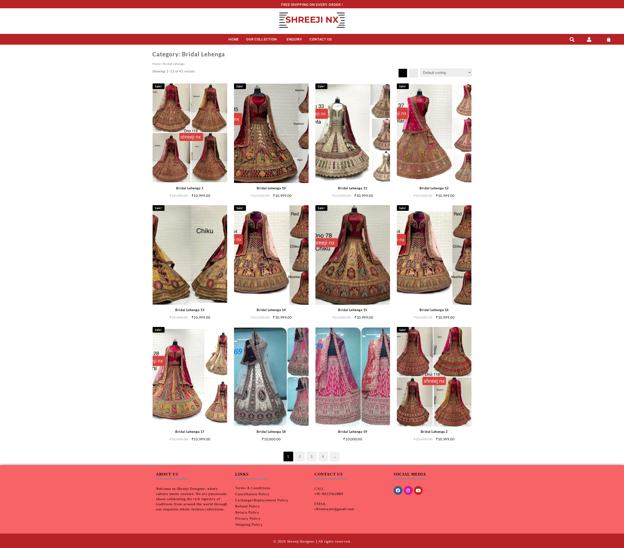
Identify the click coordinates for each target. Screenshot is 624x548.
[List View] (414, 73)
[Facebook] (398, 490)
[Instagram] (408, 490)
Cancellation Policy (252, 494)
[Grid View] (403, 73)
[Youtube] (418, 490)
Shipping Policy (249, 524)
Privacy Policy (248, 518)
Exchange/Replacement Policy (261, 500)
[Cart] (608, 39)
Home (156, 64)
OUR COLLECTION (261, 39)
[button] (263, 39)
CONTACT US (321, 39)
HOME (233, 39)
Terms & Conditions (253, 488)
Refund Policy (247, 506)
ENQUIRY (294, 39)
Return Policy (247, 512)
